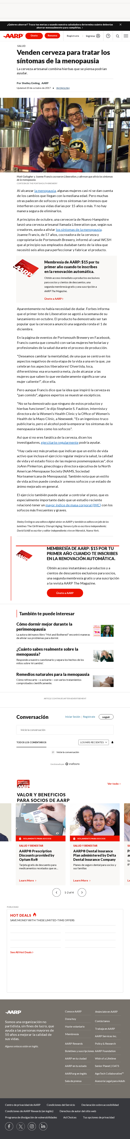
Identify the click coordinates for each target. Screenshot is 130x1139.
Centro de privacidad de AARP (22, 1104)
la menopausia (45, 191)
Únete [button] (34, 35)
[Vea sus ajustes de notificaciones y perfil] (112, 742)
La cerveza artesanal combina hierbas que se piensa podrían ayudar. (62, 71)
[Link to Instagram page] (32, 1126)
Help (108, 36)
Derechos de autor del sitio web (78, 1111)
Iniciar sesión (72, 716)
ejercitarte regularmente (60, 442)
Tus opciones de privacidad (98, 1117)
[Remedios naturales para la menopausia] (103, 679)
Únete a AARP (53, 298)
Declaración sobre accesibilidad (100, 1104)
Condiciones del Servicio (61, 1104)
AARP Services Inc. (106, 1036)
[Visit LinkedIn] (43, 1126)
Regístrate (73, 35)
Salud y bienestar (31, 845)
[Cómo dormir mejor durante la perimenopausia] (103, 631)
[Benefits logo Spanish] (23, 787)
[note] (65, 180)
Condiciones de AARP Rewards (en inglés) (29, 1111)
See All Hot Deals (21, 952)
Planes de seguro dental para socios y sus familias (94, 866)
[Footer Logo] (26, 1012)
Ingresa (90, 35)
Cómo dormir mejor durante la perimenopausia (44, 627)
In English (63, 88)
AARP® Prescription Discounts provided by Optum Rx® (36, 855)
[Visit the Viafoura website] (72, 763)
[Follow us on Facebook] (9, 1126)
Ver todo (113, 783)
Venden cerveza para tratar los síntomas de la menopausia (63, 56)
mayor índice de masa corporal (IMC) (73, 505)
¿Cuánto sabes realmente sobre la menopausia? (47, 652)
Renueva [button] (52, 35)
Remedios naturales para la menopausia (52, 674)
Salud (21, 46)
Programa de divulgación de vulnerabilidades (31, 1117)
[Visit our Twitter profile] (20, 1126)
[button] (120, 24)
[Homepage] (13, 35)
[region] (64, 743)
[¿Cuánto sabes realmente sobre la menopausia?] (103, 656)
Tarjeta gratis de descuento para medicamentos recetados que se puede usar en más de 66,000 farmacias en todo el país (37, 866)
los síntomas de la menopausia (79, 229)
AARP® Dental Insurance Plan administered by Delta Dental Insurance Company (94, 855)
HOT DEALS (20, 915)
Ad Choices (70, 1117)
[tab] (31, 742)
